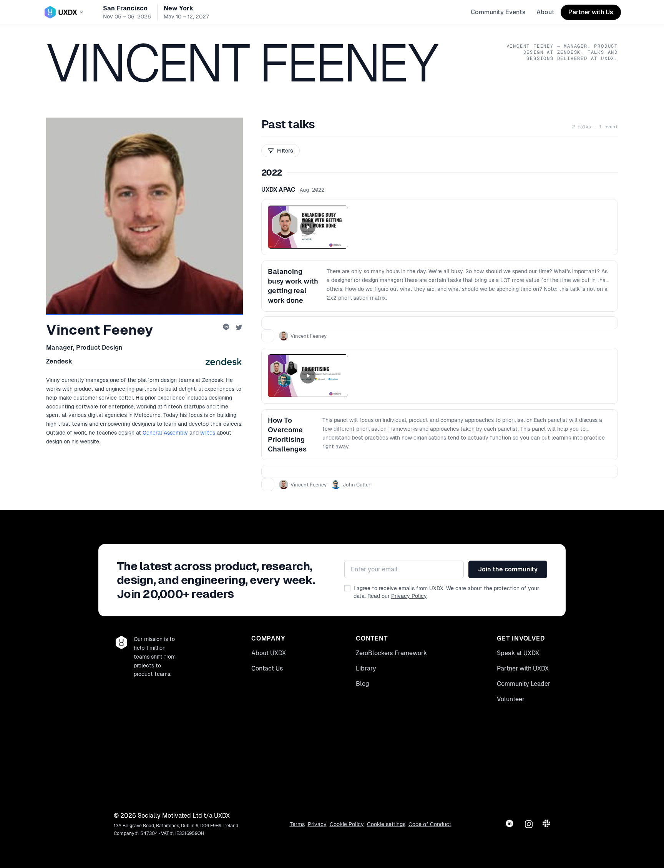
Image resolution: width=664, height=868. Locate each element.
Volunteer (511, 699)
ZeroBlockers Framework (391, 653)
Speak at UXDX (518, 653)
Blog (362, 683)
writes (207, 433)
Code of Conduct (430, 824)
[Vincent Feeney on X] (239, 327)
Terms (297, 824)
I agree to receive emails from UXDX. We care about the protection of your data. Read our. (446, 592)
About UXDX (268, 653)
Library (366, 668)
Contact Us (267, 668)
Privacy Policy (409, 596)
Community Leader (523, 683)
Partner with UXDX (523, 668)
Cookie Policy (347, 824)
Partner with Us (590, 12)
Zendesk (59, 361)
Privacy (317, 824)
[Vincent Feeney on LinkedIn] (227, 327)
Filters (285, 151)
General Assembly (165, 433)
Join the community (508, 569)
